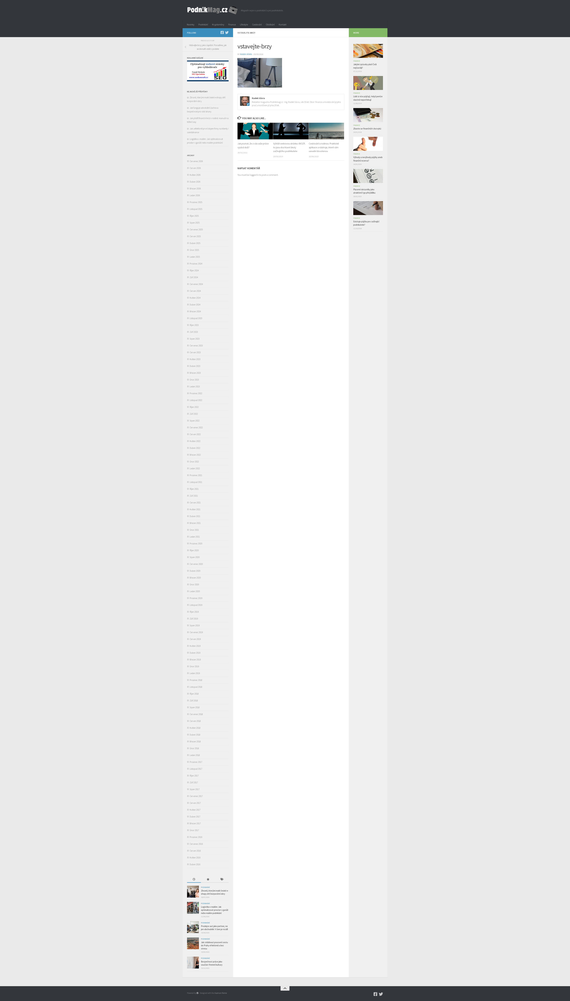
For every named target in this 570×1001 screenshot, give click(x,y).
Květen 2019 (195, 646)
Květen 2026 (195, 174)
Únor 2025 (194, 250)
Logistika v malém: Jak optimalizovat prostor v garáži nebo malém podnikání (214, 909)
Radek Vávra (246, 54)
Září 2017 (194, 782)
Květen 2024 (195, 297)
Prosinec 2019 (196, 598)
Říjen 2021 (194, 489)
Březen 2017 (195, 823)
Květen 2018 (195, 727)
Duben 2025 (195, 243)
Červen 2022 (195, 434)
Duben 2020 (195, 570)
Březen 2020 (195, 577)
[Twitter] (227, 32)
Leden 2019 (195, 673)
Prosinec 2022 (196, 393)
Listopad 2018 (196, 686)
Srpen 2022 (195, 420)
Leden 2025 (195, 256)
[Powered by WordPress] (197, 993)
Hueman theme (220, 993)
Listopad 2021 (196, 482)
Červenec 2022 (196, 427)
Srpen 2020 (195, 557)
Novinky (190, 24)
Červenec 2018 (196, 714)
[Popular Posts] (208, 879)
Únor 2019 (194, 666)
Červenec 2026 (196, 161)
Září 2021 (194, 495)
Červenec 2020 (196, 564)
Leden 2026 (195, 195)
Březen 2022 (195, 454)
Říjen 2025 (194, 215)
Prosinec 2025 (196, 202)
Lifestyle (244, 24)
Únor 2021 (194, 529)
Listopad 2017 (196, 768)
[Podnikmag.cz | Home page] (212, 10)
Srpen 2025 (195, 222)
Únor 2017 (194, 830)
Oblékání (270, 24)
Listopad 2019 (196, 605)
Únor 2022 (194, 461)
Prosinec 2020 (196, 543)
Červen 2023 (195, 352)
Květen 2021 (195, 509)
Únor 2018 (194, 748)
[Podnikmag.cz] (222, 32)
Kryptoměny (218, 24)
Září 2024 (194, 277)
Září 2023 (194, 332)
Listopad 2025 (196, 209)
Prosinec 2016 (196, 837)
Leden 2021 (195, 536)
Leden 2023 (195, 386)
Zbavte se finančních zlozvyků (367, 128)
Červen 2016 (195, 850)
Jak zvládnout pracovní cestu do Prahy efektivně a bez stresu (214, 945)
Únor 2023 (194, 379)
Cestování (257, 24)
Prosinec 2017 (196, 762)
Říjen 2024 (194, 270)
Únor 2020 (194, 584)
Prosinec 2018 (196, 680)
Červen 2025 (195, 236)
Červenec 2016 (196, 844)
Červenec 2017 (196, 796)
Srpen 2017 (195, 789)
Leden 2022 (195, 468)
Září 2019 (194, 618)
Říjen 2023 (194, 325)
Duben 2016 (195, 864)
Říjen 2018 (194, 693)
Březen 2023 (195, 372)
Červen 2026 (195, 168)
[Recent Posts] (194, 879)
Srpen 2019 (195, 625)
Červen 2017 (195, 803)
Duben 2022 (195, 448)
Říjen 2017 (194, 775)
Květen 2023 (195, 359)
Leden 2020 (195, 591)
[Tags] (222, 879)
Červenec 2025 (196, 229)
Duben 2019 (195, 652)
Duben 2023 (195, 366)
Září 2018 (194, 700)
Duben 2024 (195, 304)
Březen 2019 (195, 659)
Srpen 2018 (195, 707)
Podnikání (203, 24)
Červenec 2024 (196, 284)
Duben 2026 (195, 181)
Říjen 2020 (194, 550)
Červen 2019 (195, 639)
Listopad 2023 (196, 318)
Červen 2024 (195, 291)
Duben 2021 (195, 516)
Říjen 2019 (194, 611)
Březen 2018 (195, 741)
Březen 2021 (195, 523)
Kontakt (282, 24)
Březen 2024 (195, 311)
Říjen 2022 (194, 407)
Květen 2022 (195, 441)
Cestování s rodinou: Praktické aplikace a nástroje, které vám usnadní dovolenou (324, 147)
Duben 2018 (195, 734)
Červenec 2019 (196, 632)
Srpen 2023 (195, 338)
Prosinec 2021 (196, 475)
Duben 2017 (195, 816)
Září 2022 (194, 413)
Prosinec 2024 (196, 263)
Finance (232, 24)
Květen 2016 (195, 857)
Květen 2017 (195, 809)
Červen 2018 (195, 721)
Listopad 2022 (196, 400)
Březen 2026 (195, 188)
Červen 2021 (195, 502)
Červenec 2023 (196, 345)
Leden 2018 (195, 755)
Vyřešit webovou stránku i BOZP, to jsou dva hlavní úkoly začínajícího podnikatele (289, 147)
